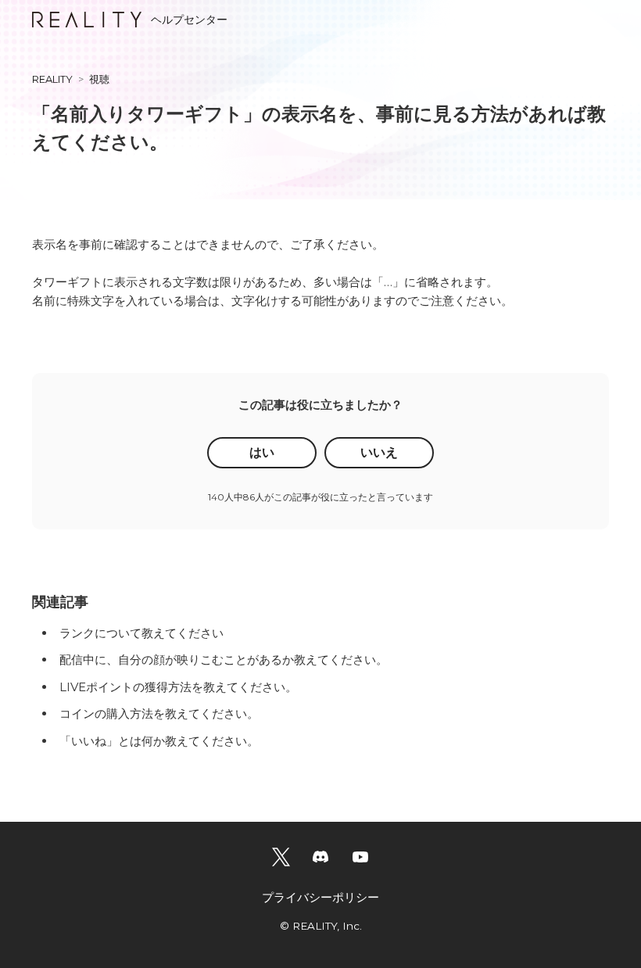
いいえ (379, 452)
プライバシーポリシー (320, 897)
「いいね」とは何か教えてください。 (159, 740)
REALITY (52, 79)
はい (261, 452)
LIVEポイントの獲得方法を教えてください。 (178, 686)
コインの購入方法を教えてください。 (159, 713)
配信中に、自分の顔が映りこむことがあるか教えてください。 (223, 659)
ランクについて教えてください (141, 633)
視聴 (99, 79)
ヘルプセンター (189, 20)
